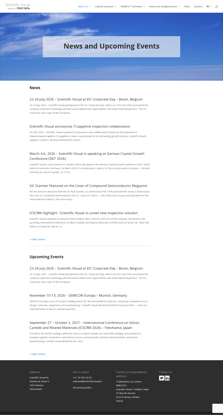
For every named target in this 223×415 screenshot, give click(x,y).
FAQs (187, 6)
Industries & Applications (163, 6)
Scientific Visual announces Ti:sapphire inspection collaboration (80, 126)
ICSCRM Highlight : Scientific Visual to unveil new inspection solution (84, 213)
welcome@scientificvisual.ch (87, 381)
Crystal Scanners (104, 6)
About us (83, 6)
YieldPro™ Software (131, 6)
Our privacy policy (82, 387)
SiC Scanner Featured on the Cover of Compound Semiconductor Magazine (88, 185)
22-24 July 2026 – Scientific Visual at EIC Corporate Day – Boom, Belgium (86, 99)
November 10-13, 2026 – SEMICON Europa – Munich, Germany (78, 295)
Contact (198, 6)
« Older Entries (37, 239)
